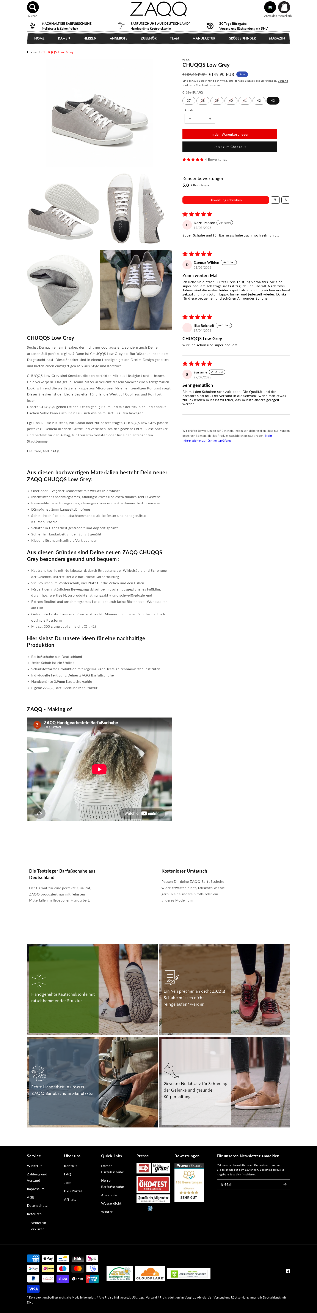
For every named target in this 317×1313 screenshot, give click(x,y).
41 (245, 100)
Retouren (34, 1214)
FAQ (67, 1174)
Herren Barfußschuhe (112, 1183)
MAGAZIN (277, 38)
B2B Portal (73, 1191)
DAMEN (64, 38)
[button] (33, 7)
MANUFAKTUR (204, 38)
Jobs (67, 1182)
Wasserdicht (111, 1203)
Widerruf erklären (38, 1226)
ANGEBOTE (118, 38)
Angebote (109, 1195)
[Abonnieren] (285, 1184)
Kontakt (70, 1166)
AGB (31, 1197)
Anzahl (189, 110)
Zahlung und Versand (37, 1177)
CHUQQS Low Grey (57, 52)
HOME (39, 38)
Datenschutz (37, 1205)
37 (189, 100)
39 (217, 100)
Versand (283, 80)
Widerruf (34, 1166)
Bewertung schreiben (226, 200)
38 (203, 100)
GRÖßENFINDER (242, 38)
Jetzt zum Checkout (230, 147)
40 (231, 100)
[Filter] (275, 199)
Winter (107, 1212)
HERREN (89, 38)
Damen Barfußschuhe (112, 1169)
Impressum (35, 1189)
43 (273, 100)
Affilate (70, 1199)
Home (31, 52)
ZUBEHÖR (149, 38)
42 (259, 100)
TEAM (174, 38)
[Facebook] (288, 1272)
